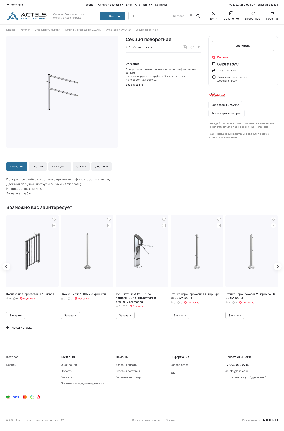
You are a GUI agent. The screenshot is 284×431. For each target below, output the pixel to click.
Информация (180, 357)
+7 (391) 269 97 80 (241, 4)
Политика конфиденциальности (82, 383)
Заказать (243, 46)
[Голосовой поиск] (191, 16)
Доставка (101, 166)
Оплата (81, 166)
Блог (174, 372)
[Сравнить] (185, 47)
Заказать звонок (268, 4)
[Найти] (198, 16)
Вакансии (67, 377)
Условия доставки (128, 371)
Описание (16, 166)
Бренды (11, 364)
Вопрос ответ (179, 364)
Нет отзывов (144, 47)
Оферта (170, 419)
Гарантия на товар (128, 377)
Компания (68, 357)
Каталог (12, 357)
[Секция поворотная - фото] (62, 92)
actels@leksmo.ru (236, 371)
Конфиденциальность (146, 419)
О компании (69, 364)
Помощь (122, 357)
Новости (66, 371)
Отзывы (38, 166)
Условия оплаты (126, 364)
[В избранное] (192, 47)
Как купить (59, 166)
